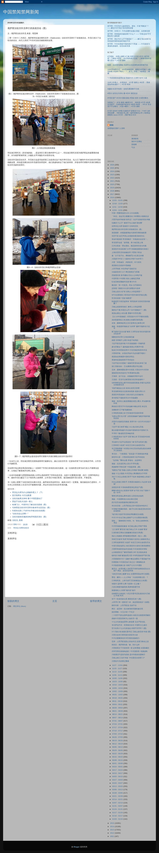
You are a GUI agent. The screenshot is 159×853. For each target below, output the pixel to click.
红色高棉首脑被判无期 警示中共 (124, 282)
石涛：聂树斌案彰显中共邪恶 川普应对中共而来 (130, 370)
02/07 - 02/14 (117, 803)
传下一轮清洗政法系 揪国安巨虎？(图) (126, 599)
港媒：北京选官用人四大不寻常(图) (125, 464)
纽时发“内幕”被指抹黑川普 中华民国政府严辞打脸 (131, 555)
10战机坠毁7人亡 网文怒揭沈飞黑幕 (125, 272)
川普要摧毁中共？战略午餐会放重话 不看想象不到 (131, 559)
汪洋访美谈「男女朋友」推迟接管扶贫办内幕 (129, 246)
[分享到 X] (42, 524)
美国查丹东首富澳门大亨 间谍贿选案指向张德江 (130, 249)
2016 (112, 197)
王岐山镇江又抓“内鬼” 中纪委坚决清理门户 (128, 658)
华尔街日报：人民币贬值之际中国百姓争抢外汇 (130, 506)
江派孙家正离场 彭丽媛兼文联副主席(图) (127, 533)
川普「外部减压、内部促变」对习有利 (126, 262)
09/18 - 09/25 (117, 698)
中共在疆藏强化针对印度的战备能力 (125, 638)
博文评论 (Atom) (19, 606)
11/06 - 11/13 (117, 675)
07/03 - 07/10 (117, 734)
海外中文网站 (136, 141)
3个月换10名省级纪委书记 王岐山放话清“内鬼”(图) (131, 632)
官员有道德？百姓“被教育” (122, 298)
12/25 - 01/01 (117, 200)
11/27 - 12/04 (117, 665)
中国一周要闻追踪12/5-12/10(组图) (125, 213)
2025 (112, 168)
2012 (112, 833)
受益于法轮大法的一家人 (22, 501)
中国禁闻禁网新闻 (21, 11)
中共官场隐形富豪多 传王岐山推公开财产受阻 (129, 526)
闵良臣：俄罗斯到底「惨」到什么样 (125, 645)
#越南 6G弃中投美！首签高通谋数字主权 (123, 89)
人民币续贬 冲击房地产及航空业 (124, 269)
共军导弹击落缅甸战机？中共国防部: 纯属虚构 (129, 651)
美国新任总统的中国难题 (121, 265)
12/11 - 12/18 (117, 207)
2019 (112, 188)
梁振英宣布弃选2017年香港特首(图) (125, 373)
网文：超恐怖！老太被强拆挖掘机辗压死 (127, 609)
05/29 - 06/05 (117, 750)
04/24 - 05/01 (117, 767)
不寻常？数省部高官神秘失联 (123, 433)
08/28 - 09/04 (117, 708)
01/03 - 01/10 (117, 819)
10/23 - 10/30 (117, 682)
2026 (112, 165)
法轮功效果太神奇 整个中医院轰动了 (27, 498)
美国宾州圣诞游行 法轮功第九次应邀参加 (127, 395)
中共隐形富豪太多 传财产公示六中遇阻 (127, 565)
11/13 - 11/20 (117, 672)
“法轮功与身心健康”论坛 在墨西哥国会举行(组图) (130, 574)
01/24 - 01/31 (117, 809)
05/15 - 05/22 (117, 757)
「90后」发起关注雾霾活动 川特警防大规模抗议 (130, 216)
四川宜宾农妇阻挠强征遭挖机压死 (125, 502)
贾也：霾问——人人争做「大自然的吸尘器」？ (130, 577)
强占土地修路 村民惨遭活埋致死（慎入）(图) (129, 536)
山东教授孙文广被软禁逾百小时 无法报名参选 (129, 552)
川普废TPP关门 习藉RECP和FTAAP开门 (127, 259)
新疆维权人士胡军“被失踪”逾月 (124, 590)
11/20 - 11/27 (117, 668)
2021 (112, 181)
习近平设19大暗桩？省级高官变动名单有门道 (129, 363)
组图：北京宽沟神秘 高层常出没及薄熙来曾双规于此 (127, 65)
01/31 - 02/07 (117, 806)
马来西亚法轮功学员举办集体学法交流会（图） (31, 508)
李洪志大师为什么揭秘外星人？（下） (28, 492)
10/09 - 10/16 (117, 688)
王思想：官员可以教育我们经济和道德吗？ (128, 380)
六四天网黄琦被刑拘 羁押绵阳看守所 (126, 587)
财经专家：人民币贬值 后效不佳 (124, 605)
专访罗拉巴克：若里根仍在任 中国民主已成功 (129, 625)
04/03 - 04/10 (117, 776)
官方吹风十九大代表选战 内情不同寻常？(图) (129, 628)
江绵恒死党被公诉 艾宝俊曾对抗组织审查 (127, 413)
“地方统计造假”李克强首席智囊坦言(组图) (128, 514)
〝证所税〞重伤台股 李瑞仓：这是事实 (127, 460)
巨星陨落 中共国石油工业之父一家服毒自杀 (128, 562)
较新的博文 (13, 601)
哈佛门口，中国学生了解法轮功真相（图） (30, 505)
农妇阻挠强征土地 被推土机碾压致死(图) (127, 320)
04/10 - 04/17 (117, 773)
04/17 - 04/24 (117, 770)
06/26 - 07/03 (117, 737)
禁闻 (111, 125)
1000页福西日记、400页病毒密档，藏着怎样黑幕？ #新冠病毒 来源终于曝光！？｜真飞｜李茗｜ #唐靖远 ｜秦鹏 (129, 71)
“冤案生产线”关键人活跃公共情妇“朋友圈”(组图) (130, 470)
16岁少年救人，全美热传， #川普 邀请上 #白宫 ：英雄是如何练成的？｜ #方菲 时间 (128, 83)
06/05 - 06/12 (117, 747)
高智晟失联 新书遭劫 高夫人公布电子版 (127, 275)
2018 (112, 191)
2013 (112, 830)
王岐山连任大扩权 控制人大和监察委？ (127, 292)
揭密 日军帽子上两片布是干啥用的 (125, 340)
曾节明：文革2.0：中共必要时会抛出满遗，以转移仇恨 (128, 31)
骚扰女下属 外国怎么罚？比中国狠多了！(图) (129, 310)
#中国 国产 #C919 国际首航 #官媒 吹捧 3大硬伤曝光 (127, 98)
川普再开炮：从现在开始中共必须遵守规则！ (129, 353)
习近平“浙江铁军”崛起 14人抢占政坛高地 (127, 427)
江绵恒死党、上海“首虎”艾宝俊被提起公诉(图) (129, 580)
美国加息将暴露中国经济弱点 (123, 357)
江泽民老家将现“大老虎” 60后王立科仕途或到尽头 (131, 542)
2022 (112, 178)
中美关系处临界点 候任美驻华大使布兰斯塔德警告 (131, 546)
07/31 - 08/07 (117, 721)
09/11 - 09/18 (117, 701)
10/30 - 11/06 (117, 678)
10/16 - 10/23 (117, 685)
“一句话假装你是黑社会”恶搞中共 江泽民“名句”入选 (127, 78)
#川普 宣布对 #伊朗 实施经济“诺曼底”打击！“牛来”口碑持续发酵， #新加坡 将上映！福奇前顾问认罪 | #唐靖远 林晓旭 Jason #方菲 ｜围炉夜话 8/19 (128, 113)
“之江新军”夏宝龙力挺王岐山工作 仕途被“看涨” (130, 529)
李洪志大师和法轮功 (21, 528)
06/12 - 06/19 (117, 744)
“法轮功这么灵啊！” (20, 514)
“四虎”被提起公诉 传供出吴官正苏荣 (125, 388)
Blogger (77, 847)
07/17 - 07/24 (117, 727)
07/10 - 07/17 (117, 731)
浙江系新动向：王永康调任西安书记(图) (127, 366)
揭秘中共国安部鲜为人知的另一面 (125, 618)
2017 (112, 194)
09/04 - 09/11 (117, 704)
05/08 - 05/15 (117, 760)
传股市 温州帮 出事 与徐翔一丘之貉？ (126, 584)
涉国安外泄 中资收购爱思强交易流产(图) (127, 487)
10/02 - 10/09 (117, 691)
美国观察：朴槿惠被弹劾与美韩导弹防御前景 (129, 233)
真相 (21, 520)
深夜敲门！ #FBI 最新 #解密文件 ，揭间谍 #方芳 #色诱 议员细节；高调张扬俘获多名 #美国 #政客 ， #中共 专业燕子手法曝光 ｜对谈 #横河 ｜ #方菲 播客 (129, 104)
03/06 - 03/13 (117, 790)
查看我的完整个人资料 (116, 128)
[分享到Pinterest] (47, 524)
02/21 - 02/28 (117, 796)
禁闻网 (134, 144)
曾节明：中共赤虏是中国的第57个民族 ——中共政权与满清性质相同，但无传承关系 (128, 45)
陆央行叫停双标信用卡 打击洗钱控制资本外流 (129, 350)
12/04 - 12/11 (117, 210)
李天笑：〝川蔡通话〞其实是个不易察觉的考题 (130, 454)
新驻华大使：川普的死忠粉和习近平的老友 (128, 457)
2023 (112, 175)
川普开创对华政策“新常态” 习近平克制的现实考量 (131, 219)
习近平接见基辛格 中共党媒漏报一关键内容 (128, 343)
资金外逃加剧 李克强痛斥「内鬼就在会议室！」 (130, 239)
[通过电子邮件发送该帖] (33, 524)
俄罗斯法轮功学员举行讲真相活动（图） (127, 229)
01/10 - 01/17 (117, 816)
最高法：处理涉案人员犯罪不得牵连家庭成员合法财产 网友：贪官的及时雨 (131, 570)
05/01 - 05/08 (117, 763)
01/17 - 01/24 (117, 813)
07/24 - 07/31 (117, 724)
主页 (54, 601)
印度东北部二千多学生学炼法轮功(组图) (28, 511)
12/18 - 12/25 (117, 204)
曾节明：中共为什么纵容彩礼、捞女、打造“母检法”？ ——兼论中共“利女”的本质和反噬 (128, 27)
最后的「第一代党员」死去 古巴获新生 (127, 285)
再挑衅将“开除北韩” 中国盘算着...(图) (126, 467)
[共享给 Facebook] (44, 524)
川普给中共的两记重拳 (120, 661)
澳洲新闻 (134, 139)
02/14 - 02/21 (117, 799)
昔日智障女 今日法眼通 (21, 495)
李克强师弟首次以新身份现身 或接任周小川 (128, 391)
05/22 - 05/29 (117, 754)
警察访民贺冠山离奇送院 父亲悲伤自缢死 (127, 496)
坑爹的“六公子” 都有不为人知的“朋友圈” (127, 223)
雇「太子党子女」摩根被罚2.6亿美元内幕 (128, 256)
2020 (112, 184)
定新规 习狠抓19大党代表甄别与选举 (126, 288)
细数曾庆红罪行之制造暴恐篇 (123, 337)
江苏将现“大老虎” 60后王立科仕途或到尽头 (128, 445)
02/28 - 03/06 (117, 793)
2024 (112, 171)
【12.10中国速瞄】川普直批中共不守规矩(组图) (130, 317)
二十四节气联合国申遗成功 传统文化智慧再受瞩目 (131, 615)
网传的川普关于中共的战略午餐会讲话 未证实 (129, 406)
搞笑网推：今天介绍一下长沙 (123, 612)
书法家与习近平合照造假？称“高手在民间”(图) (129, 442)
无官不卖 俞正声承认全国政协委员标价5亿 (128, 236)
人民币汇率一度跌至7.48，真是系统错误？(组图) (130, 602)
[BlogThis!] (40, 524)
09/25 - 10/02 (117, 695)
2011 (112, 836)
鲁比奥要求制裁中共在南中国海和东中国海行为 (130, 430)
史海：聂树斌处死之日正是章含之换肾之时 (128, 323)
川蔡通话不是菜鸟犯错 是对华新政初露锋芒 (128, 655)
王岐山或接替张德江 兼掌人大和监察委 (127, 307)
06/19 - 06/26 (117, 741)
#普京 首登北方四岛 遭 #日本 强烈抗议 (122, 93)
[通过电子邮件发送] (37, 524)
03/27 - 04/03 (117, 780)
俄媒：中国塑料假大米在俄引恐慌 (125, 499)
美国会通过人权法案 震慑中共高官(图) (126, 313)
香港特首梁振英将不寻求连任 (123, 360)
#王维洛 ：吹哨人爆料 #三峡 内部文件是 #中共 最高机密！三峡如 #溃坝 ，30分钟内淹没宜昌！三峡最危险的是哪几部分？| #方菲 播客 (129, 58)
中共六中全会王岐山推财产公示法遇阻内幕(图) (130, 518)
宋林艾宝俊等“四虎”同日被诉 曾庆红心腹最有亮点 (131, 539)
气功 (133, 147)
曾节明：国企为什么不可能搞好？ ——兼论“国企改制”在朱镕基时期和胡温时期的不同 (129, 40)
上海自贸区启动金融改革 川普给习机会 (127, 252)
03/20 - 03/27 (117, 783)
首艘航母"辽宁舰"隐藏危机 (122, 410)
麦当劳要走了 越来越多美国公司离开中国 (127, 347)
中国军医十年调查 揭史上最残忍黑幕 (126, 278)
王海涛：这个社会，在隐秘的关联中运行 (127, 376)
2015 (112, 823)
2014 (112, 826)
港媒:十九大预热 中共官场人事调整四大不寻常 (129, 473)
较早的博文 (96, 601)
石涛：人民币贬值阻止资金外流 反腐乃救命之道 (130, 641)
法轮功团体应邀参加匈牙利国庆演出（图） (30, 517)
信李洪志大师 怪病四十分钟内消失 (125, 226)
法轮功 (15, 520)
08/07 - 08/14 (117, 718)
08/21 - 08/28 (117, 711)
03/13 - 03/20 (117, 786)
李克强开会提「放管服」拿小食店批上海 (127, 243)
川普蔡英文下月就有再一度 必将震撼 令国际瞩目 (130, 648)
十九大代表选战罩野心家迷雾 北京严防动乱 (128, 622)
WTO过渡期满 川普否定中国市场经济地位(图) (129, 295)
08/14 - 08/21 (117, 714)
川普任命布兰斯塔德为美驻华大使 (125, 635)
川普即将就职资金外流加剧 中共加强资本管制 (129, 549)
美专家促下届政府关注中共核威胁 (125, 398)
